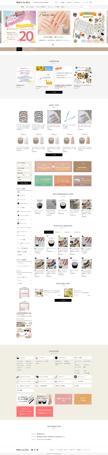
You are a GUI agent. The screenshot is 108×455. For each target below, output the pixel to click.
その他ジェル (19, 370)
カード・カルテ (77, 373)
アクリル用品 (22, 239)
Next (92, 209)
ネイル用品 (22, 207)
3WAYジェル (28, 361)
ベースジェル (28, 365)
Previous (34, 209)
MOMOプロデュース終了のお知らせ (44, 439)
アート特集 (57, 6)
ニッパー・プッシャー (78, 368)
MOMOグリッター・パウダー (59, 364)
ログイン (56, 2)
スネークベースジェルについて (23, 266)
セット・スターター (23, 231)
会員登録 (62, 2)
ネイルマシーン (23, 235)
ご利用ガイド (69, 2)
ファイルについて (20, 262)
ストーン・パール (23, 223)
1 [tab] (50, 44)
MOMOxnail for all (24, 203)
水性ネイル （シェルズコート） (25, 244)
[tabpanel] (54, 27)
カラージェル (22, 199)
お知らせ (62, 6)
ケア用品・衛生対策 (24, 248)
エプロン (85, 370)
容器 (84, 367)
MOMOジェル (58, 361)
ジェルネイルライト (87, 361)
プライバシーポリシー (87, 449)
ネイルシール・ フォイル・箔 (25, 227)
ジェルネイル (22, 195)
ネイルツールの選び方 (40, 6)
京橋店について (52, 449)
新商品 (22, 6)
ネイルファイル (86, 364)
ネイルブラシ (76, 364)
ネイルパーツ (22, 219)
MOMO (46, 361)
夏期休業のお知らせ (33, 49)
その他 (37, 363)
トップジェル (19, 367)
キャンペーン (50, 6)
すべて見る (19, 274)
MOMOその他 (67, 363)
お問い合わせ (77, 2)
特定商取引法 (79, 449)
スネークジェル (20, 361)
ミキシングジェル (20, 365)
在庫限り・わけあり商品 (22, 251)
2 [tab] (52, 44)
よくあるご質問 (59, 449)
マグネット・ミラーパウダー (25, 211)
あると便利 (19, 254)
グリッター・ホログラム (24, 215)
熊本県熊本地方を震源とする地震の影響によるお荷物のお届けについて (51, 436)
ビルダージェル (20, 363)
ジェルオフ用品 (86, 373)
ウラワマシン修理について (22, 277)
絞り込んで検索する (24, 183)
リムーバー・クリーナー (78, 362)
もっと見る (54, 92)
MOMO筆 (66, 361)
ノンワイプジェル (29, 363)
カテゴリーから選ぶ (29, 6)
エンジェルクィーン (39, 361)
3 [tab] (55, 44)
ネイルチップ (76, 370)
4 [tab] (57, 44)
